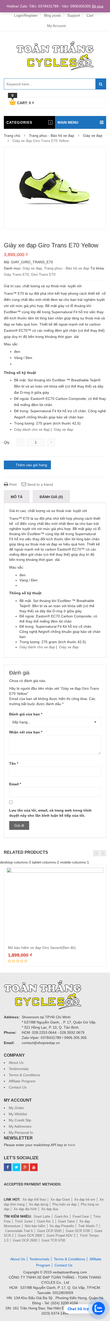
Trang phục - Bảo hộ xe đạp (51, 135)
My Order (16, 1108)
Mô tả (17, 497)
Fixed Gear (81, 1216)
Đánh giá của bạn (25, 714)
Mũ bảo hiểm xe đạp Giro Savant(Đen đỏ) (42, 948)
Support (73, 15)
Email (15, 784)
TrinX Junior (24, 1221)
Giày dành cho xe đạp (32, 429)
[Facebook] (7, 1167)
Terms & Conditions (24, 1075)
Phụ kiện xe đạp (64, 1204)
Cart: (23, 102)
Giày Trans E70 (16, 274)
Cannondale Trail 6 (19, 1231)
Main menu (68, 122)
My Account (56, 26)
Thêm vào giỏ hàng (31, 465)
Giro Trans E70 (43, 274)
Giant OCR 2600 (25, 1240)
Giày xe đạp (92, 135)
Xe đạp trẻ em (84, 1199)
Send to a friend (39, 484)
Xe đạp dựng (38, 1204)
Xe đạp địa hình (25, 1209)
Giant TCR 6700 (53, 1240)
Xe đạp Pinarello (62, 1226)
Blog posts (52, 15)
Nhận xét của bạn (25, 732)
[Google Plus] (25, 1167)
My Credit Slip (20, 1120)
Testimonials (19, 1069)
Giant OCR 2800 (30, 1235)
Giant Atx (61, 1216)
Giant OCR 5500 (49, 1231)
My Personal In (21, 1132)
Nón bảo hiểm (35, 1226)
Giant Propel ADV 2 (61, 1235)
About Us (16, 1063)
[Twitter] (16, 1167)
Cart (89, 15)
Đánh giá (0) (51, 497)
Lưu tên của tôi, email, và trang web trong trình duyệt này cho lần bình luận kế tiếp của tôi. (50, 812)
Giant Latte (42, 1216)
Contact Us (18, 1087)
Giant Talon (66, 1221)
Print (12, 484)
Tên (13, 763)
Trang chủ (12, 135)
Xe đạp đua (49, 1209)
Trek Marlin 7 (88, 1226)
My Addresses (20, 1126)
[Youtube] (33, 1167)
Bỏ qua (97, 6)
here (71, 1145)
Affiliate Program (22, 1081)
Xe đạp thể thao (34, 1199)
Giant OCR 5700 (78, 1231)
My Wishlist (18, 1114)
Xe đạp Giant (60, 1199)
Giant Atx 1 (45, 1221)
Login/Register (26, 15)
